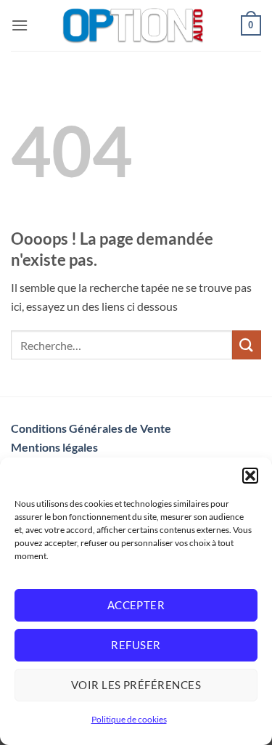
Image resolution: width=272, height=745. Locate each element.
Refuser (135, 644)
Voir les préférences (136, 684)
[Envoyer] (246, 344)
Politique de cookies (129, 719)
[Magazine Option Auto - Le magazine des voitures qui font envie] (134, 25)
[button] (250, 475)
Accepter (136, 604)
